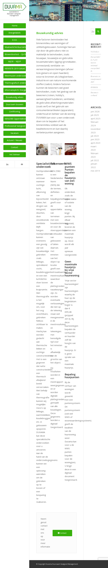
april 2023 (95, 142)
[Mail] (22, 164)
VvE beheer (95, 51)
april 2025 (95, 118)
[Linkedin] (7, 164)
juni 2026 (95, 111)
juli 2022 (95, 160)
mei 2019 (95, 170)
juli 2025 (95, 115)
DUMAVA (94, 87)
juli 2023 (95, 135)
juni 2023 (95, 139)
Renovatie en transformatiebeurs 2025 (97, 79)
